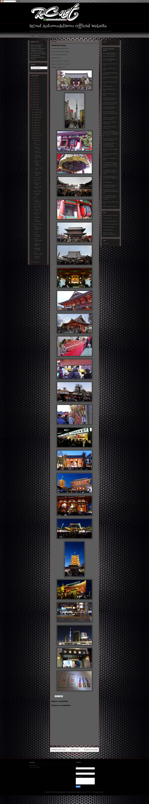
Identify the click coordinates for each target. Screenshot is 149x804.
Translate (43, 70)
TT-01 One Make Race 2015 (37, 156)
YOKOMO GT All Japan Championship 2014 (109, 186)
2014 (34, 262)
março (36, 133)
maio (35, 128)
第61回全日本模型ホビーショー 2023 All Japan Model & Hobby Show (110, 54)
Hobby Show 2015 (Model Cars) (110, 150)
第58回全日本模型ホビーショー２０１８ (110, 60)
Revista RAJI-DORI (37, 183)
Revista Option (38, 224)
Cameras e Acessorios (37, 152)
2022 (34, 89)
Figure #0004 (37, 191)
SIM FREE (37, 217)
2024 (34, 84)
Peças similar (37, 178)
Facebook (105, 243)
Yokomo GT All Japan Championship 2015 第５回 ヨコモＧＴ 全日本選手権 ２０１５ (111, 133)
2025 (34, 81)
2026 (34, 78)
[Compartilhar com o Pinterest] (62, 696)
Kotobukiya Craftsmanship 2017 (110, 78)
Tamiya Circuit (107, 218)
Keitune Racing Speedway (110, 224)
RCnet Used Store (55, 36)
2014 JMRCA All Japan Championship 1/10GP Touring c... (109, 197)
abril (35, 130)
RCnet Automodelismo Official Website (68, 26)
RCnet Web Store (42, 36)
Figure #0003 (37, 207)
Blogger (102, 792)
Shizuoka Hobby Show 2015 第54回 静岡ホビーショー (110, 177)
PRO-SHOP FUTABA (37, 249)
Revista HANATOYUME (38, 228)
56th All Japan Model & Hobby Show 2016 (109, 107)
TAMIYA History (107, 86)
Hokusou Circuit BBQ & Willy (109, 159)
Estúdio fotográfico (37, 200)
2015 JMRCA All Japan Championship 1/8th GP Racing (109, 171)
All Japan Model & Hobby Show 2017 (110, 73)
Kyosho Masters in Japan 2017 (109, 82)
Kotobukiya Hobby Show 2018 (110, 64)
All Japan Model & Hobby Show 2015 (110, 154)
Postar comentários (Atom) (76, 754)
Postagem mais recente (58, 749)
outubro (36, 115)
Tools (35, 197)
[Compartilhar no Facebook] (60, 696)
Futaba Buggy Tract (108, 227)
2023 (34, 86)
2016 (34, 104)
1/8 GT (36, 232)
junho (36, 125)
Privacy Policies (33, 765)
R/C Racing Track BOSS (109, 221)
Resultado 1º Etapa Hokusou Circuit (37, 163)
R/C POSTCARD (38, 253)
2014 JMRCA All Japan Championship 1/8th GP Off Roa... (110, 191)
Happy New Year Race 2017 (109, 94)
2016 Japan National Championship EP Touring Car (110, 113)
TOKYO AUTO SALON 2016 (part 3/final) (109, 118)
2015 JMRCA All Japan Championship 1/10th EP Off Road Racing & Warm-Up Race (110, 165)
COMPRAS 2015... (37, 245)
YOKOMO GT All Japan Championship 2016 (109, 98)
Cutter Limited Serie (38, 187)
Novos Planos (37, 204)
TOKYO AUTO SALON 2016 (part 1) (109, 127)
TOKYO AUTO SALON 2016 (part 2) (109, 122)
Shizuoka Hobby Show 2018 (109, 69)
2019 (34, 97)
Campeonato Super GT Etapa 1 (37, 173)
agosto (36, 120)
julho (35, 122)
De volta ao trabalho (37, 235)
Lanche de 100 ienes (38, 168)
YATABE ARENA (108, 230)
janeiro (36, 138)
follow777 (89, 792)
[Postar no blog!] (57, 696)
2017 (34, 102)
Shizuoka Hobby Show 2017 (109, 90)
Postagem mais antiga (91, 749)
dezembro (37, 109)
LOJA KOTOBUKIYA (38, 240)
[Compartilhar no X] (59, 696)
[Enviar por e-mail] (55, 696)
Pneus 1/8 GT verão (37, 210)
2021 (34, 91)
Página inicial (75, 749)
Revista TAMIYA (37, 220)
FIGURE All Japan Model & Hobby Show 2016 (110, 103)
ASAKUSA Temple (37, 257)
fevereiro (36, 135)
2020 (34, 94)
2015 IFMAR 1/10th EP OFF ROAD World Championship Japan (109, 144)
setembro (36, 117)
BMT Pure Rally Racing (109, 206)
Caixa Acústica (37, 143)
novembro (37, 112)
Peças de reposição (37, 147)
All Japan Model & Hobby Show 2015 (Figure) (110, 139)
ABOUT (33, 36)
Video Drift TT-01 (37, 194)
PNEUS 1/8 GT (37, 214)
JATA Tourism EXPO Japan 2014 (110, 202)
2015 (34, 107)
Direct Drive (37, 140)
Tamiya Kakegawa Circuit (110, 215)
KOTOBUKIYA (107, 182)
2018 (34, 99)
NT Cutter (36, 180)
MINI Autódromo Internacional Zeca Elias (109, 233)
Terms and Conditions (34, 767)
